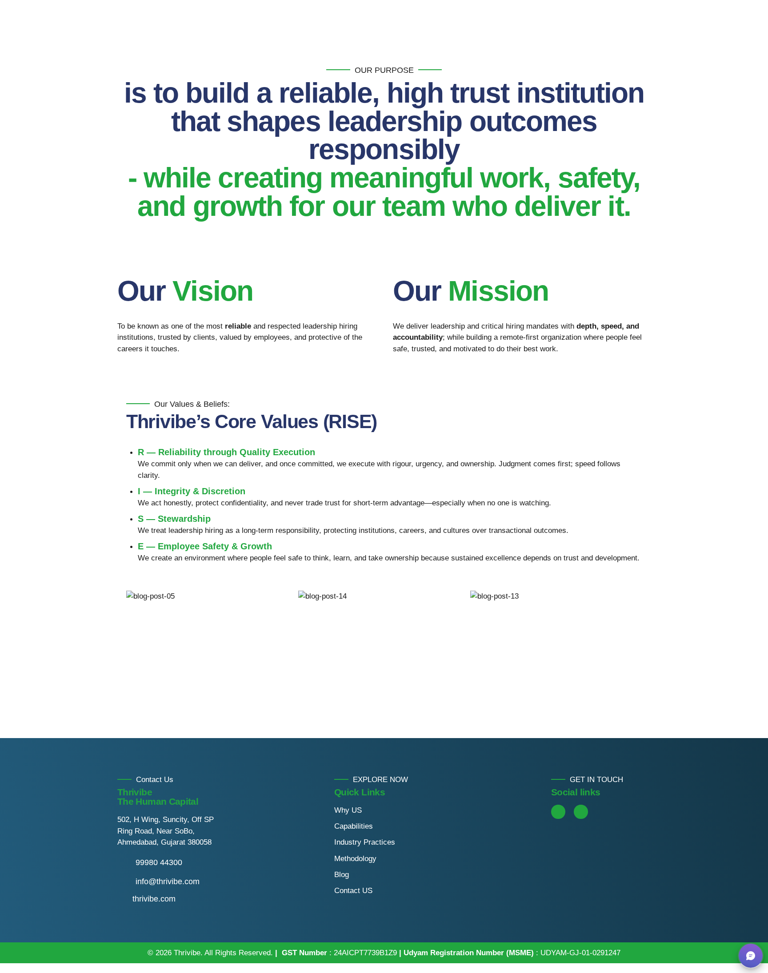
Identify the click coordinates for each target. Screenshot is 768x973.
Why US (348, 810)
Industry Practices (364, 842)
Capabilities (353, 826)
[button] (101, 647)
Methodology (355, 858)
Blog (341, 874)
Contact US (353, 890)
